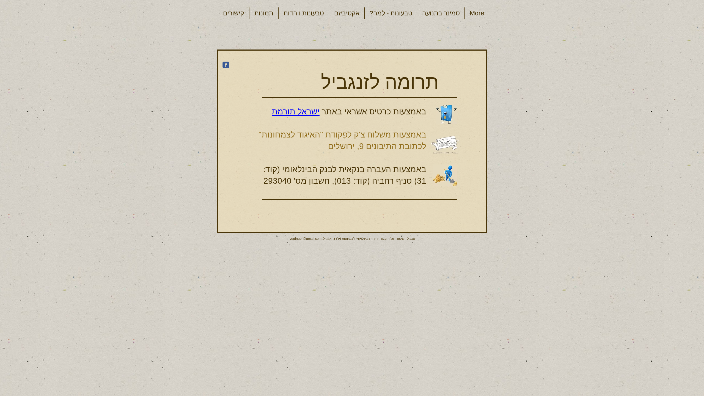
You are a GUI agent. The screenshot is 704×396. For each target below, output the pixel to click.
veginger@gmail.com (305, 239)
